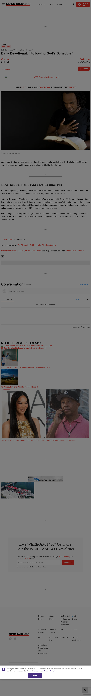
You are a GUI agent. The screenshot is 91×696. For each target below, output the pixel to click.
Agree (35, 675)
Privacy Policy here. (51, 671)
